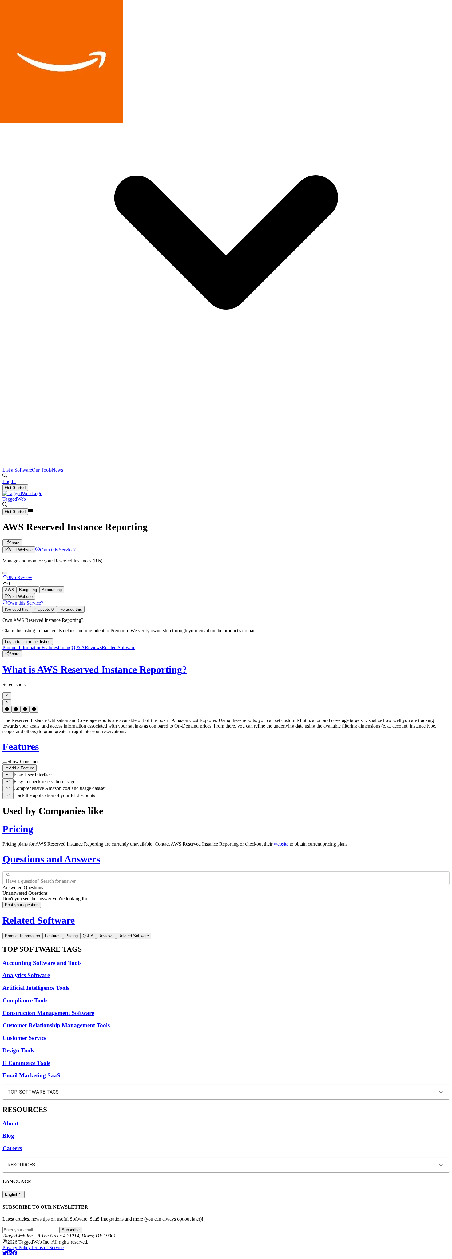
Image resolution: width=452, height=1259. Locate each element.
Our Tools (42, 469)
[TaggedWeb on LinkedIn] (9, 1253)
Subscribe (71, 1230)
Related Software (118, 647)
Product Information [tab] (22, 935)
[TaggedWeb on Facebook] (14, 1253)
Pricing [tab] (71, 935)
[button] (226, 240)
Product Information (22, 647)
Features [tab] (53, 935)
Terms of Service (47, 1247)
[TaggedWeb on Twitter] (4, 1253)
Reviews (93, 647)
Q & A (78, 647)
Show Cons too (22, 761)
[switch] (4, 763)
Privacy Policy (16, 1247)
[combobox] (6, 878)
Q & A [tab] (88, 935)
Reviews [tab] (105, 935)
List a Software (17, 469)
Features (50, 647)
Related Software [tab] (133, 935)
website (281, 844)
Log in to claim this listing (27, 641)
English (11, 1194)
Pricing (65, 647)
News (57, 469)
